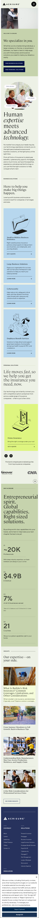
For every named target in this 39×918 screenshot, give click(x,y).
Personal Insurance (26, 833)
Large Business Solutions (28, 842)
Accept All (19, 915)
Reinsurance (24, 863)
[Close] (36, 877)
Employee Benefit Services (28, 845)
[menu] (33, 4)
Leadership (6, 839)
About (5, 833)
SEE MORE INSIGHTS (11, 801)
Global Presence (8, 842)
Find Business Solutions (14, 63)
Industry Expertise (26, 866)
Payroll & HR (24, 848)
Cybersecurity (25, 851)
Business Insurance (26, 839)
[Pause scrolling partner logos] (35, 481)
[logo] (11, 4)
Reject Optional (19, 909)
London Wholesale (26, 860)
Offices (5, 845)
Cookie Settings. (24, 905)
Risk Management (26, 857)
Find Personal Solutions (14, 69)
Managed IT (24, 854)
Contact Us (7, 848)
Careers (6, 836)
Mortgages (24, 836)
